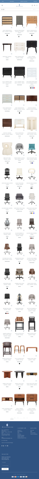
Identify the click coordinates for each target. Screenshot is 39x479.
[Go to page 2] (27, 418)
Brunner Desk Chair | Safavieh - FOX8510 (7, 309)
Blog (31, 431)
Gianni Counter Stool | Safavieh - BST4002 (19, 334)
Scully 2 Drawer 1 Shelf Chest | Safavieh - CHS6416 (19, 82)
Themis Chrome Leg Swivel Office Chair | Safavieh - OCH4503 (19, 159)
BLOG (3, 1)
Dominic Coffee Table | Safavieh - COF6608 (7, 384)
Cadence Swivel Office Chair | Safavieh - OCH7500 (32, 284)
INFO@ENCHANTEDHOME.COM (7, 438)
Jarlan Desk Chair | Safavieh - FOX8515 (7, 234)
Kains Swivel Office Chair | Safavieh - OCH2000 (19, 209)
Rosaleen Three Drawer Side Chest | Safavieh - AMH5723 (19, 31)
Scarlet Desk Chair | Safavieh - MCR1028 (19, 184)
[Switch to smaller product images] (3, 9)
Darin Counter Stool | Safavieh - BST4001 (32, 334)
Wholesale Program (21, 435)
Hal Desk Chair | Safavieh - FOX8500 (32, 234)
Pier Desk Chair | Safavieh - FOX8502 (32, 184)
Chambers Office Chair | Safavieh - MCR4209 (19, 284)
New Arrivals (12, 1)
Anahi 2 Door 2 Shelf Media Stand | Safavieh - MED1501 (32, 384)
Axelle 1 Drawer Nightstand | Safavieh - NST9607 (19, 410)
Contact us (3, 442)
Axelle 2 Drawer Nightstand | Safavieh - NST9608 (31, 410)
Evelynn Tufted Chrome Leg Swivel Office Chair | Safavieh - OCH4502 (32, 259)
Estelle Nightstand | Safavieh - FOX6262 (19, 134)
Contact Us (19, 430)
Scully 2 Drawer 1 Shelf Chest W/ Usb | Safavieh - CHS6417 (7, 83)
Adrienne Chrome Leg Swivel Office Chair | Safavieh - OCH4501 (7, 334)
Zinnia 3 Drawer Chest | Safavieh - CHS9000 (19, 57)
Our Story (19, 434)
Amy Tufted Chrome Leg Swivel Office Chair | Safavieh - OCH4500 (32, 309)
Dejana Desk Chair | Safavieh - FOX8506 (7, 284)
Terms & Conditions (33, 434)
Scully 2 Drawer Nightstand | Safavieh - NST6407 (31, 58)
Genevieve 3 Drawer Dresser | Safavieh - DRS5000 (7, 134)
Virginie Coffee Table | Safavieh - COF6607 (31, 359)
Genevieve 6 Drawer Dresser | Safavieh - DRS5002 (32, 109)
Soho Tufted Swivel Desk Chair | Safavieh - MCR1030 (32, 159)
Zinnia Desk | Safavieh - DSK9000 (7, 57)
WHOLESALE (35, 1)
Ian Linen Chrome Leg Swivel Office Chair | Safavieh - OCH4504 (19, 234)
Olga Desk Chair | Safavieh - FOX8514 (7, 209)
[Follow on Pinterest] (5, 445)
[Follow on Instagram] (3, 445)
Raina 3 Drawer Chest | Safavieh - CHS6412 (7, 109)
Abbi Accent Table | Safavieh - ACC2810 (7, 159)
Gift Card (32, 430)
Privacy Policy (32, 432)
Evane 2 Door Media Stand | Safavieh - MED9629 (7, 409)
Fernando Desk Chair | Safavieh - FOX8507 (19, 259)
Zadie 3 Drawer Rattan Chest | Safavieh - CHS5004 (7, 31)
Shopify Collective (21, 436)
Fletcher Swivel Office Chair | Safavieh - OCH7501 (7, 259)
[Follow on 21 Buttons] (7, 445)
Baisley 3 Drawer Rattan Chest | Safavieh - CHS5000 (32, 31)
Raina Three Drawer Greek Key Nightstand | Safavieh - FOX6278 (32, 83)
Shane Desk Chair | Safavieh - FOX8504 (7, 184)
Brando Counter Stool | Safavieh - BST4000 (7, 359)
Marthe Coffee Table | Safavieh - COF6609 (19, 384)
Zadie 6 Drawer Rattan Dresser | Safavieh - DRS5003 (19, 109)
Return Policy (20, 431)
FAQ (18, 432)
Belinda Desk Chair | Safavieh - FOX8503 (19, 309)
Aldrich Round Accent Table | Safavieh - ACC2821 (32, 134)
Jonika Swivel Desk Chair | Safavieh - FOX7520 (32, 209)
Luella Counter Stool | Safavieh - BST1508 (19, 359)
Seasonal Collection (23, 1)
